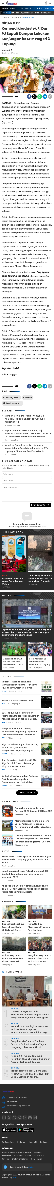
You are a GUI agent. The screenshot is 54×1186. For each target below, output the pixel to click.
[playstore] (25, 1132)
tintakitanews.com (13, 403)
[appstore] (9, 1132)
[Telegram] (44, 96)
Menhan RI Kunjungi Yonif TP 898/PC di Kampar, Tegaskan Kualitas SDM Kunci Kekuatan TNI (25, 418)
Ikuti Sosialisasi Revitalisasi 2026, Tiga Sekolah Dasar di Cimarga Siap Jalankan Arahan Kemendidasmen (19, 765)
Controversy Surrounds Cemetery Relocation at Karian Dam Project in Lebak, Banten (40, 579)
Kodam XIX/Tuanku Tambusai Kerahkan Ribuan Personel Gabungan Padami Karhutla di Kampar (12, 961)
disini (31, 1167)
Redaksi (6, 50)
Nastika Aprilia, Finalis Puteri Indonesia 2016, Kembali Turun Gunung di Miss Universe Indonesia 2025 (25, 874)
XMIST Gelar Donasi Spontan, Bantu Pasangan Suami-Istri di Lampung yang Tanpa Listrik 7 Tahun (26, 859)
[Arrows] (3, 553)
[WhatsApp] (39, 96)
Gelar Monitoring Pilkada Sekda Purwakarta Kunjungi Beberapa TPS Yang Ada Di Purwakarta (40, 664)
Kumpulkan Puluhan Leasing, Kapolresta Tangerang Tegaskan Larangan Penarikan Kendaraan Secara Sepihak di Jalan (19, 733)
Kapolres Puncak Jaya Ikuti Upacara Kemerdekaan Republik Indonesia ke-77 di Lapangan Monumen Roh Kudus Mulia (27, 448)
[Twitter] (34, 96)
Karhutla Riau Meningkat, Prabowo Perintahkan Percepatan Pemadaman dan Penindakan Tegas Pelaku (20, 781)
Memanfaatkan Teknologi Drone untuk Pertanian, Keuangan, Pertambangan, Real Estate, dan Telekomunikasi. (32, 825)
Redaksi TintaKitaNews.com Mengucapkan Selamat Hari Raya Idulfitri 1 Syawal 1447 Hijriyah (19, 684)
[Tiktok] (35, 1117)
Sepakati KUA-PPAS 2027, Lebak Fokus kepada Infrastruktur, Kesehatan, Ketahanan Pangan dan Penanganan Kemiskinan (26, 632)
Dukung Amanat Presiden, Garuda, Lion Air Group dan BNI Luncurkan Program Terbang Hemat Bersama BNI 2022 (33, 840)
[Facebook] (29, 96)
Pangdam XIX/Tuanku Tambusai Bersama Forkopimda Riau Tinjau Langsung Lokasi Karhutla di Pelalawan (39, 963)
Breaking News (11, 397)
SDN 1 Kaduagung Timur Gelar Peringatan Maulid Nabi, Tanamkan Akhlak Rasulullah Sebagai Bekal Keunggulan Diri (20, 717)
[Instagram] (24, 1117)
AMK (14, 1177)
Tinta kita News (10, 17)
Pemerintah (28, 17)
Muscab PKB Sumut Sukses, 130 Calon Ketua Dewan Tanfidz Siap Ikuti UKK (13, 663)
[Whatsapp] (14, 1117)
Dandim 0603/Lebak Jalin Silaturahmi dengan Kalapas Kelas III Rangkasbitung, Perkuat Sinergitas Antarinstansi (30, 1016)
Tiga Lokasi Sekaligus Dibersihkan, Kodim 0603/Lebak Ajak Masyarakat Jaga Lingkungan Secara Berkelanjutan (20, 749)
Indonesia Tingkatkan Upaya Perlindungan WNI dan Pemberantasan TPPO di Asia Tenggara (14, 584)
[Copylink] (50, 96)
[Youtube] (30, 1117)
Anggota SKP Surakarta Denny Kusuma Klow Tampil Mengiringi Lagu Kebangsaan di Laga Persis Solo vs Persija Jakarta (25, 888)
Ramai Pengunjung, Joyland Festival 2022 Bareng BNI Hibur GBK (33, 810)
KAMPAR (27, 397)
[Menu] (3, 3)
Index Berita (27, 792)
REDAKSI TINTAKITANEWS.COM (17, 700)
